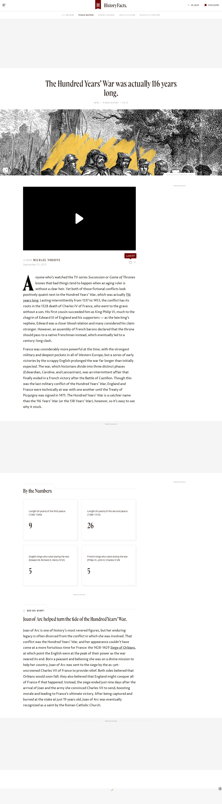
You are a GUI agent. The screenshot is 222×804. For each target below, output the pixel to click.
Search (195, 5)
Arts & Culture (127, 15)
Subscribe (213, 5)
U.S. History (68, 15)
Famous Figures (106, 15)
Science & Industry (150, 15)
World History (86, 15)
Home (97, 103)
